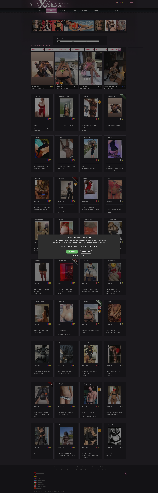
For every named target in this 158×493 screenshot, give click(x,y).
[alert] (79, 246)
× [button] (118, 236)
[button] (62, 246)
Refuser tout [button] (86, 252)
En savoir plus (101, 242)
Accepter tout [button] (72, 252)
